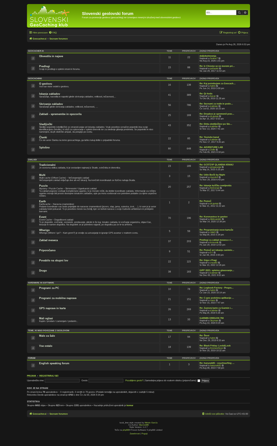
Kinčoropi (214, 188)
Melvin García (151, 423)
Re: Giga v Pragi (208, 260)
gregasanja (215, 167)
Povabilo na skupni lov (53, 260)
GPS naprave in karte (52, 308)
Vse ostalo (45, 345)
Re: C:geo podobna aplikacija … (217, 298)
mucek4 (214, 177)
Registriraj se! (49, 376)
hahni (212, 86)
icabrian (214, 106)
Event (42, 216)
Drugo (43, 270)
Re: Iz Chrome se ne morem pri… (217, 66)
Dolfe (212, 149)
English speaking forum (54, 363)
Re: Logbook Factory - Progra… (217, 287)
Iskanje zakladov (49, 93)
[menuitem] (53, 32)
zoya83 (213, 262)
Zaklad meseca (48, 240)
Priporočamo (47, 250)
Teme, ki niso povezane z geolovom (48, 330)
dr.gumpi (214, 116)
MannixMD (144, 425)
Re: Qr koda (206, 93)
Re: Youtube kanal (209, 137)
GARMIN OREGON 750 (212, 318)
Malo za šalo (47, 335)
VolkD (213, 232)
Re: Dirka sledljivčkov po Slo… (216, 124)
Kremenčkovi (216, 348)
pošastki (214, 68)
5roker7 (214, 58)
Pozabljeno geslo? (134, 380)
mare (212, 300)
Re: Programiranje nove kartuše (216, 230)
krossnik (214, 242)
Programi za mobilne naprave (57, 298)
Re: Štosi (204, 335)
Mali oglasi (46, 318)
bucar (213, 96)
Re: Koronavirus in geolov (214, 216)
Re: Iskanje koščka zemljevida (215, 185)
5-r (211, 252)
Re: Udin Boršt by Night (212, 175)
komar (130, 405)
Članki (43, 137)
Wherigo (44, 230)
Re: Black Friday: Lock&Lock (215, 345)
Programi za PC (49, 288)
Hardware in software (41, 283)
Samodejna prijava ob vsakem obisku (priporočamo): (171, 380)
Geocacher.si (36, 51)
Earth (42, 201)
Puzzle (43, 185)
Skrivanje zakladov (51, 103)
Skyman (214, 320)
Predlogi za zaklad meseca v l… (216, 240)
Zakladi (32, 160)
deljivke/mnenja (208, 56)
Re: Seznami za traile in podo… (216, 103)
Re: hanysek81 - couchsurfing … (217, 363)
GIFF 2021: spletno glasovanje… (217, 270)
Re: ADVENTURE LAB (211, 147)
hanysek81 (215, 365)
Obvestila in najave (51, 56)
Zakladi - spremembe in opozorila (60, 114)
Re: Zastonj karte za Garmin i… (216, 308)
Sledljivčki (45, 124)
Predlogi (44, 66)
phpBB (126, 430)
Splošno (44, 147)
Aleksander (215, 219)
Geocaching (35, 78)
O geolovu (45, 83)
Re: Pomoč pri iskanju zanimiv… (217, 250)
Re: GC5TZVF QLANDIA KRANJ (216, 164)
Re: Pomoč (205, 201)
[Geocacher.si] (55, 16)
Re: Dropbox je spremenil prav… (217, 114)
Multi (42, 175)
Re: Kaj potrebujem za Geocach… (218, 83)
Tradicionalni (47, 164)
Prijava (31, 376)
